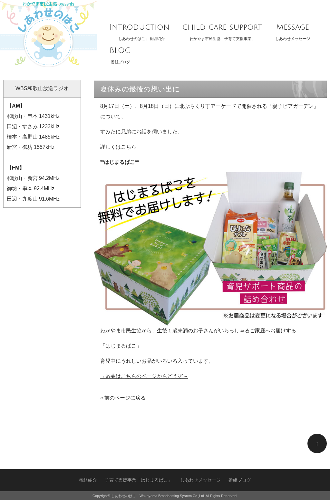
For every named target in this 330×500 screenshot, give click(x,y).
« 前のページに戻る (123, 398)
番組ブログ (120, 55)
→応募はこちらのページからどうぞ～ (144, 376)
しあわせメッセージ (292, 32)
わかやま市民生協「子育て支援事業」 (222, 32)
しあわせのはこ (123, 496)
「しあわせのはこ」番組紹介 (140, 32)
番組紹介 (88, 480)
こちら (128, 147)
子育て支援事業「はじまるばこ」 (138, 480)
